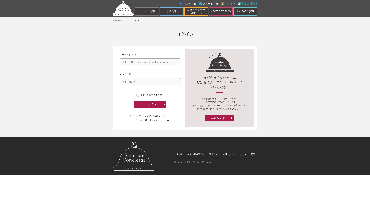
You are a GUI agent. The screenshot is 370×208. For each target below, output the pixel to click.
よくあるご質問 (245, 11)
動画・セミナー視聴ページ (196, 11)
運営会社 (213, 154)
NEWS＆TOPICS (221, 11)
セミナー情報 (147, 11)
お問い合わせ (228, 154)
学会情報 (171, 11)
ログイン (230, 3)
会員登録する (219, 118)
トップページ (119, 20)
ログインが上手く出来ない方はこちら (150, 120)
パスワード (126, 74)
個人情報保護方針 (196, 154)
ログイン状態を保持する (152, 95)
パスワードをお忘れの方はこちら (148, 115)
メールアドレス (128, 54)
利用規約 (178, 154)
